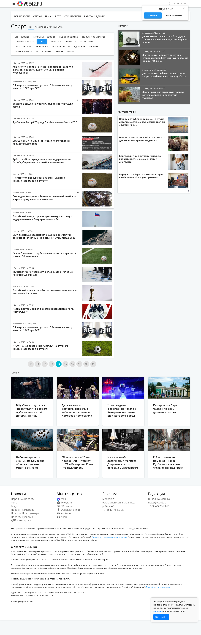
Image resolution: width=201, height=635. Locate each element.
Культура (47, 51)
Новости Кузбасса (22, 517)
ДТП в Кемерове (21, 520)
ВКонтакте (66, 506)
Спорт (42, 41)
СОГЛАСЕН (161, 617)
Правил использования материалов (109, 537)
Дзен (63, 517)
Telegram (66, 502)
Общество (55, 41)
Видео (15, 506)
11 (38, 363)
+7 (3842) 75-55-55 (113, 509)
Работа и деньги (65, 51)
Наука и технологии (26, 51)
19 (93, 363)
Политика (70, 41)
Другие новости (61, 46)
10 (31, 363)
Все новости (22, 36)
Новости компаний (93, 36)
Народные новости (44, 36)
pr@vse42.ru (109, 506)
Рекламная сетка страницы (118, 502)
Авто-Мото (42, 46)
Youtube (65, 513)
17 (79, 363)
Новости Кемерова (22, 509)
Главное (123, 26)
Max (63, 499)
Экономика (86, 41)
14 (58, 363)
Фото (14, 502)
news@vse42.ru (157, 502)
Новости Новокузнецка (25, 513)
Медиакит (108, 499)
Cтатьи (15, 372)
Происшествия (23, 46)
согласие (158, 611)
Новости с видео (68, 36)
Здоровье (79, 46)
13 (51, 363)
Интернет (94, 46)
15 (65, 363)
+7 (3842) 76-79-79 (158, 506)
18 (86, 363)
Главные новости (24, 41)
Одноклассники (70, 509)
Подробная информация (158, 587)
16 (72, 363)
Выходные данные (159, 499)
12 (44, 363)
